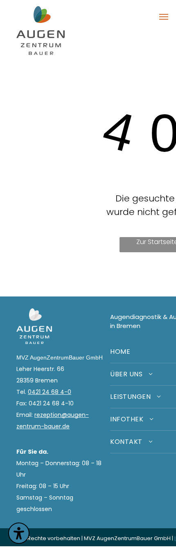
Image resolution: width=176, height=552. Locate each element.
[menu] (164, 17)
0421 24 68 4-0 (49, 392)
